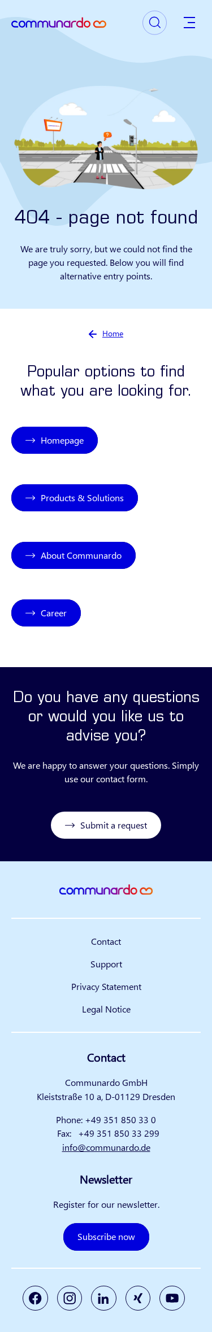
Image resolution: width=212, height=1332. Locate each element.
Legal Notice (106, 1009)
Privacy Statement (106, 986)
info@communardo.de (106, 1147)
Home (112, 333)
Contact (106, 941)
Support (106, 964)
